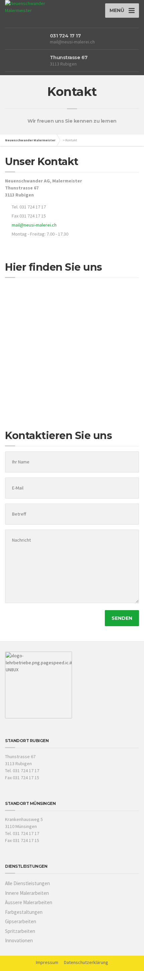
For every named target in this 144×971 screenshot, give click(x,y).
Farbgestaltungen (24, 912)
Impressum (47, 962)
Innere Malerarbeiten (27, 893)
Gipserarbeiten (20, 921)
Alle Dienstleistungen (27, 883)
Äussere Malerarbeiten (28, 902)
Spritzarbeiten (20, 931)
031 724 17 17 (65, 36)
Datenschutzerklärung (86, 962)
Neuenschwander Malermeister (30, 140)
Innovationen (19, 940)
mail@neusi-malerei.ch (72, 42)
